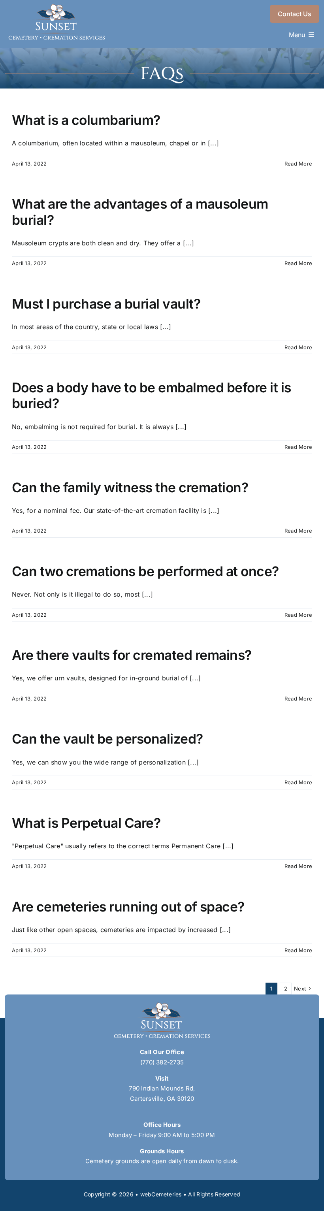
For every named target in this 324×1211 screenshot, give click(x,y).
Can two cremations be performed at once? (145, 571)
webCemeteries (161, 1194)
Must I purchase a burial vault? (106, 304)
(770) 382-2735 (162, 1062)
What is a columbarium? (86, 120)
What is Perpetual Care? (86, 823)
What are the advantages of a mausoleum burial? (140, 212)
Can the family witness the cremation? (130, 487)
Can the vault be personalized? (107, 739)
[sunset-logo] (56, 7)
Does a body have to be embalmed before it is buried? (151, 395)
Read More (298, 163)
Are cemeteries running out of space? (128, 906)
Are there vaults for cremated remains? (132, 655)
